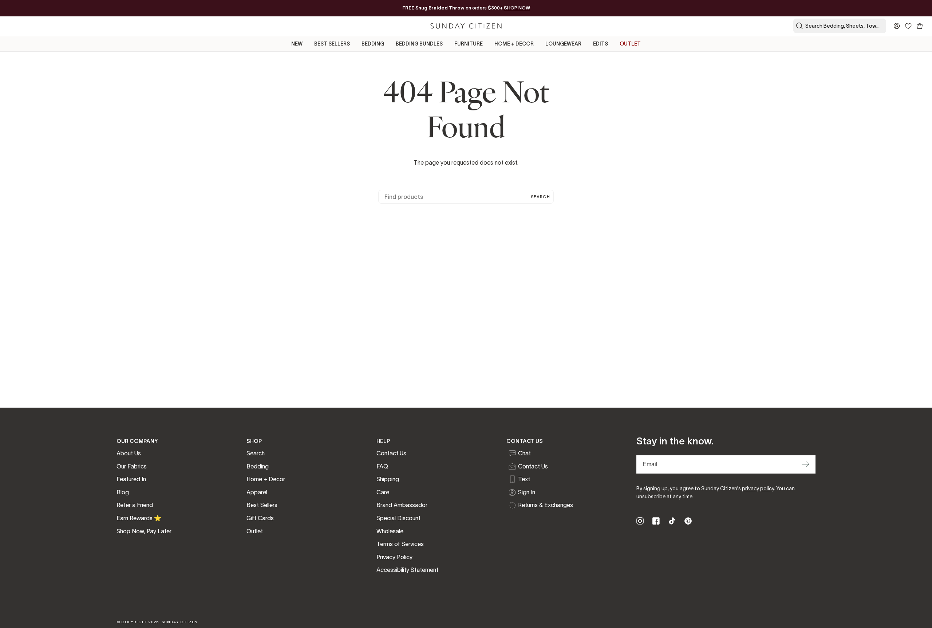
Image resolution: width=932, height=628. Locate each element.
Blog (122, 492)
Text (524, 479)
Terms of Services (400, 544)
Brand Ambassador (401, 505)
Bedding (257, 466)
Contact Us (391, 453)
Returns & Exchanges (545, 505)
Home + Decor (265, 479)
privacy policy (758, 488)
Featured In (131, 479)
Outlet (254, 531)
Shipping (387, 479)
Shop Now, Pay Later (143, 531)
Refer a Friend (134, 505)
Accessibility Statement (407, 569)
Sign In (526, 492)
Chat (524, 453)
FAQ (382, 466)
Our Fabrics (131, 466)
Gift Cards (260, 518)
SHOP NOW (517, 8)
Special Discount (398, 518)
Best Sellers (261, 505)
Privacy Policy (394, 557)
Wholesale (389, 531)
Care (382, 492)
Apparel (256, 492)
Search (540, 197)
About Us (128, 453)
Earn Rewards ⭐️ (138, 518)
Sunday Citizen (180, 622)
